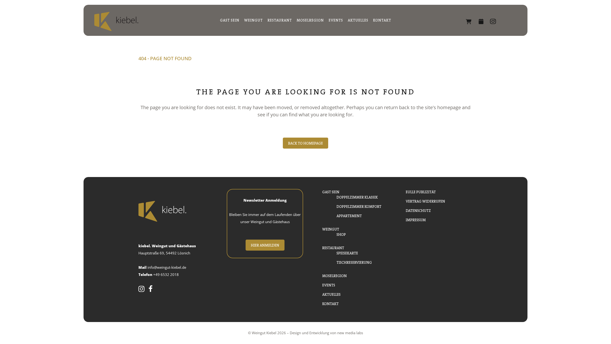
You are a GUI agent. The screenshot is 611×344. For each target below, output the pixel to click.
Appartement (349, 215)
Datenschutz (418, 210)
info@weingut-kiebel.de (166, 267)
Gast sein (330, 191)
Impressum (416, 219)
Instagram (508, 21)
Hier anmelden (265, 244)
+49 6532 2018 (166, 274)
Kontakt (330, 303)
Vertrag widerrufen (425, 200)
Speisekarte (347, 252)
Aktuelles (331, 293)
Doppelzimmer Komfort (359, 206)
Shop (478, 21)
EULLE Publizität (421, 191)
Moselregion (334, 275)
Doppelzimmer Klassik (357, 196)
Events (328, 284)
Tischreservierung (354, 261)
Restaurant (333, 247)
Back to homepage (305, 142)
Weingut (330, 228)
